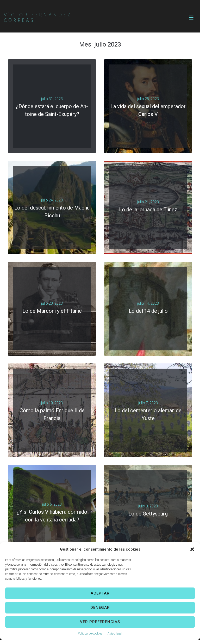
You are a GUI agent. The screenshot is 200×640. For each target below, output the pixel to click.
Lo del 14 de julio (148, 311)
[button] (192, 549)
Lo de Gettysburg (148, 514)
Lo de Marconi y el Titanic (52, 311)
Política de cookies (90, 633)
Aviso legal (115, 633)
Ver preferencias (100, 621)
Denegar (100, 607)
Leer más (49, 118)
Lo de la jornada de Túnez (148, 209)
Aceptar (100, 593)
